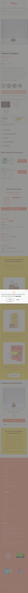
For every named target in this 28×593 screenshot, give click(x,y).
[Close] (26, 291)
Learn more (18, 296)
